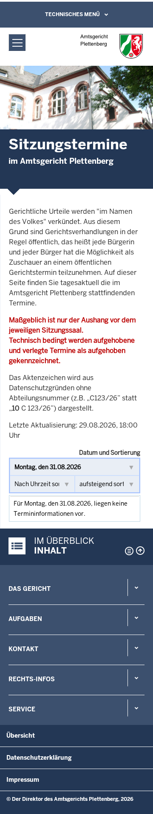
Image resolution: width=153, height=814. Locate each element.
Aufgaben (25, 619)
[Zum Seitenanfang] (140, 550)
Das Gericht (29, 589)
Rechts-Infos (31, 679)
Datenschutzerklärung (39, 757)
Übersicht (20, 735)
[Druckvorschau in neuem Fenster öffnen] (127, 551)
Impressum (22, 779)
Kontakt (23, 649)
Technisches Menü (72, 14)
